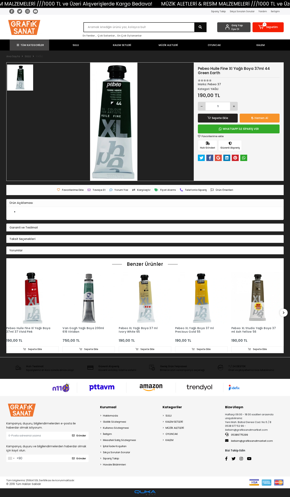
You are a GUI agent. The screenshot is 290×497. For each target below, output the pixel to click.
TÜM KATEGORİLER (32, 45)
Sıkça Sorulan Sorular (242, 11)
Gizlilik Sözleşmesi (114, 422)
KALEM (169, 440)
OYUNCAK (172, 434)
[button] (268, 27)
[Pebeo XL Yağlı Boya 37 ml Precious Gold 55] (201, 298)
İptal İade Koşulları (114, 446)
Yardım (262, 11)
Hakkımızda (110, 415)
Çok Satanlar (106, 35)
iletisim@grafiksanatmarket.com (252, 441)
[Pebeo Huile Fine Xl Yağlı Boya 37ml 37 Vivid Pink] (32, 298)
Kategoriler (172, 407)
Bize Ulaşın (234, 407)
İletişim (275, 11)
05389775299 (239, 435)
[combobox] (11, 458)
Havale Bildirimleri (114, 464)
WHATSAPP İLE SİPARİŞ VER (241, 129)
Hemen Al (261, 118)
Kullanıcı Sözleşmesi (116, 428)
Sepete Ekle (220, 118)
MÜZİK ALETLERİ (175, 428)
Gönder (81, 435)
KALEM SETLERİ (174, 422)
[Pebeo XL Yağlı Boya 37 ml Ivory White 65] (145, 298)
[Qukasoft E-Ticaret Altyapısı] (145, 492)
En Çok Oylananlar (129, 35)
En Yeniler (89, 35)
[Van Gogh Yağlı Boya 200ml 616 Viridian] (89, 298)
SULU (169, 415)
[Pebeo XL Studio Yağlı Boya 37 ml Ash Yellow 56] (257, 298)
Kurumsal (108, 407)
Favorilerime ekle (212, 136)
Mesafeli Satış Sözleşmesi (119, 440)
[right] (283, 312)
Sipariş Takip (218, 11)
